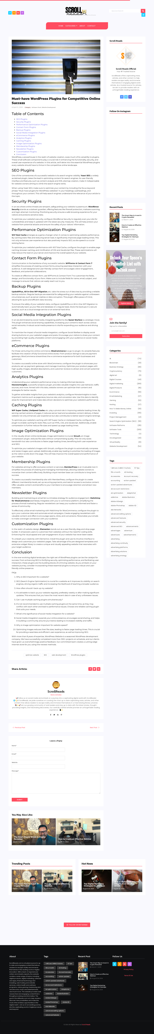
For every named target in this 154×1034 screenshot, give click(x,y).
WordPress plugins (78, 655)
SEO (45, 655)
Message (15, 771)
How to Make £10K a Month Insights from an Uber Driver (126, 884)
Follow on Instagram (77, 925)
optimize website (32, 655)
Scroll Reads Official (126, 68)
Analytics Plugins (24, 138)
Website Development (49, 107)
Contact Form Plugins (26, 127)
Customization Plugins (26, 152)
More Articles (56, 695)
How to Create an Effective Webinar (75, 839)
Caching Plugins (23, 141)
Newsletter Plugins (24, 149)
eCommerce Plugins (25, 135)
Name (14, 745)
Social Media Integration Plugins (30, 133)
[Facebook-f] (10, 13)
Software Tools (37, 107)
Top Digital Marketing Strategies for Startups (130, 236)
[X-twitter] (14, 13)
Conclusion (21, 154)
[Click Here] (143, 15)
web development (59, 655)
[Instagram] (22, 13)
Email (14, 754)
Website (14, 762)
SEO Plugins (21, 119)
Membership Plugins (25, 146)
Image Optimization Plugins (29, 143)
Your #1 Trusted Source (126, 71)
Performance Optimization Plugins (31, 125)
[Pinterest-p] (61, 714)
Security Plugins (23, 122)
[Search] (143, 11)
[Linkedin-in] (58, 714)
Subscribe (126, 336)
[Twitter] (54, 714)
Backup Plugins (23, 130)
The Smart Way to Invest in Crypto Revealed (30, 838)
